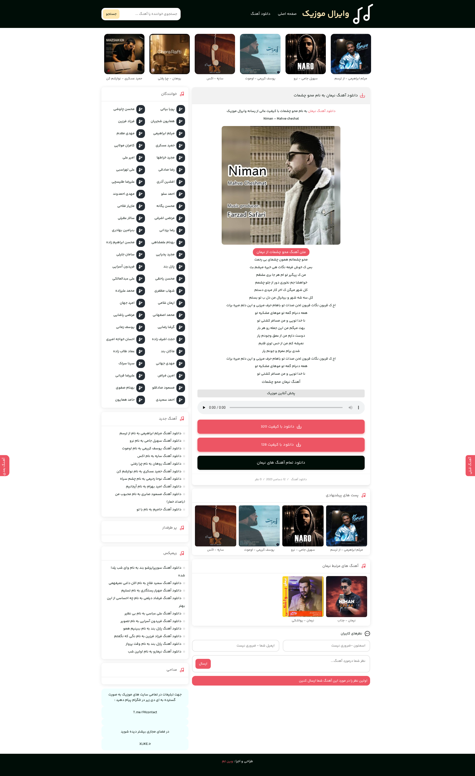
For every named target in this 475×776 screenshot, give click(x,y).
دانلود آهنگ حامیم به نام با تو (159, 509)
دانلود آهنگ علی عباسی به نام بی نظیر (152, 613)
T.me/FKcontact (145, 712)
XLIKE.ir (145, 744)
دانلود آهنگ (260, 14)
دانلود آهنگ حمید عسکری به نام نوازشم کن (149, 471)
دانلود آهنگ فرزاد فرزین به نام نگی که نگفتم (147, 636)
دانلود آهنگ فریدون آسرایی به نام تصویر (150, 621)
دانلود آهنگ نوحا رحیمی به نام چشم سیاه (150, 479)
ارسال (203, 664)
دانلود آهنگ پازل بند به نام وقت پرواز (153, 644)
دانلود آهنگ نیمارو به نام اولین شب (154, 651)
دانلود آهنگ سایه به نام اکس (159, 456)
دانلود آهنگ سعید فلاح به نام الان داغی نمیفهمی (145, 583)
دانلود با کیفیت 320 (277, 427)
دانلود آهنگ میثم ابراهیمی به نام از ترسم (150, 433)
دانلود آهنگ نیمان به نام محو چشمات (326, 95)
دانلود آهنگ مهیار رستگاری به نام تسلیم (151, 590)
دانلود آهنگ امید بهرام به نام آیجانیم (153, 486)
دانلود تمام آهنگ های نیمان (281, 463)
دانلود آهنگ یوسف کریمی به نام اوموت (151, 448)
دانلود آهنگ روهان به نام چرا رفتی (156, 464)
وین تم (227, 761)
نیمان (312, 111)
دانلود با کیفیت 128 (277, 445)
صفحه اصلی (287, 14)
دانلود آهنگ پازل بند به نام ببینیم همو (152, 628)
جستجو (111, 14)
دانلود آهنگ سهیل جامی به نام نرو (155, 441)
